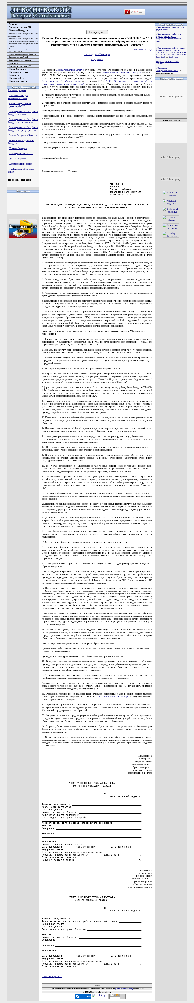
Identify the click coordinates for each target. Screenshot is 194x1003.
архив (158, 41)
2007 (158, 54)
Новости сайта (16, 78)
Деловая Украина (17, 158)
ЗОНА (160, 64)
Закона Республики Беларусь (70, 69)
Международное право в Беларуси (22, 54)
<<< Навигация (102, 54)
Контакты (14, 75)
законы (167, 36)
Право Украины (17, 69)
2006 (163, 54)
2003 (178, 54)
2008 (183, 52)
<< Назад (88, 54)
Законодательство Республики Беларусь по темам (23, 113)
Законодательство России (21, 153)
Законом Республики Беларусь (114, 696)
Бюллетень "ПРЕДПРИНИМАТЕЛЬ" (167, 69)
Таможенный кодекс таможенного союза (18, 97)
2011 (168, 52)
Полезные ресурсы (18, 72)
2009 (178, 52)
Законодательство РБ (20, 27)
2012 (163, 52)
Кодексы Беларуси (18, 30)
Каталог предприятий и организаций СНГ (19, 105)
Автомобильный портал (20, 163)
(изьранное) (161, 39)
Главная (13, 24)
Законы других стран (20, 60)
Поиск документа (18, 81)
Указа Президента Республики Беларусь (61, 81)
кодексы (159, 36)
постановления (174, 39)
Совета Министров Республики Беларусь (122, 72)
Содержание (97, 59)
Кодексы (13, 63)
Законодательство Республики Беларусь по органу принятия (23, 129)
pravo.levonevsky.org (124, 989)
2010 (173, 52)
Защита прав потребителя (167, 61)
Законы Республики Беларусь (23, 135)
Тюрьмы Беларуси (18, 148)
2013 (158, 52)
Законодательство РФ (20, 66)
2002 (183, 54)
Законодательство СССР (18, 57)
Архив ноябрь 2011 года (142, 50)
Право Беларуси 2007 (52, 976)
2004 (173, 54)
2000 (163, 57)
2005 (168, 54)
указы (173, 36)
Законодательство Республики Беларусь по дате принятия (23, 121)
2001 (158, 57)
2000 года (173, 57)
